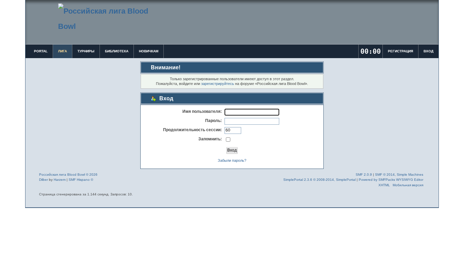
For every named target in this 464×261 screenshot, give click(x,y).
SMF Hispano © (81, 179)
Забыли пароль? (232, 160)
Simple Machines (410, 174)
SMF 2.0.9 (364, 174)
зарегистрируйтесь (217, 84)
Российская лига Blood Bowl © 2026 (68, 174)
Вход (428, 51)
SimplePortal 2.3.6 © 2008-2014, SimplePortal (319, 179)
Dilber (43, 179)
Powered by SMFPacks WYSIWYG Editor (391, 179)
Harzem (60, 179)
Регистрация (400, 51)
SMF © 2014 (385, 174)
